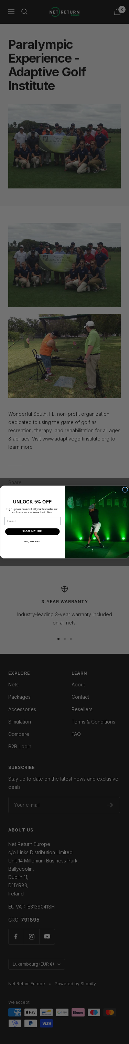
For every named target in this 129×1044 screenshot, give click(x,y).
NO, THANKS (32, 541)
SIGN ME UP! (32, 531)
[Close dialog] (124, 489)
